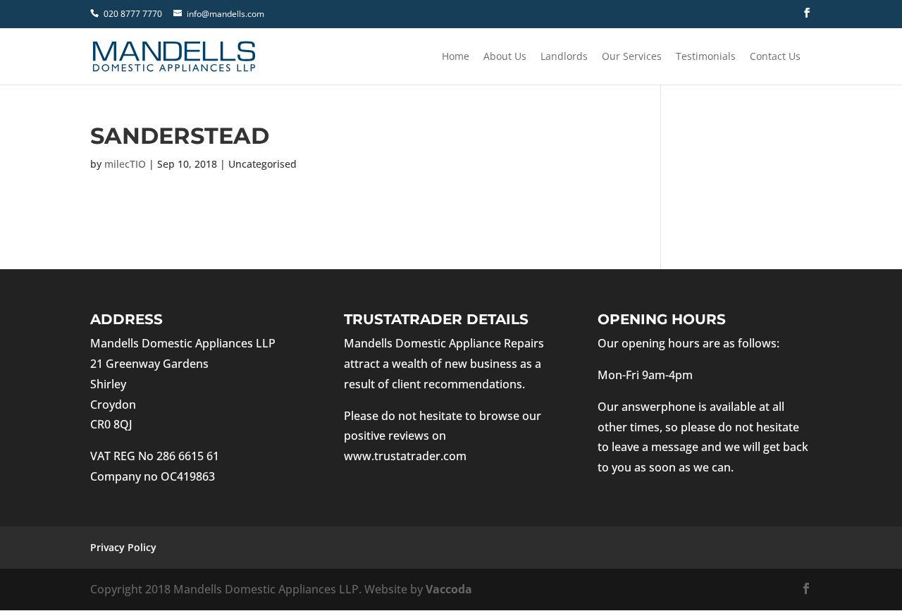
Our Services (632, 57)
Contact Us (775, 57)
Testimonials (706, 57)
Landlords (564, 57)
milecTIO (125, 164)
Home (455, 57)
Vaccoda (449, 589)
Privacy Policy (123, 547)
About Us (504, 57)
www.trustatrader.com (405, 456)
